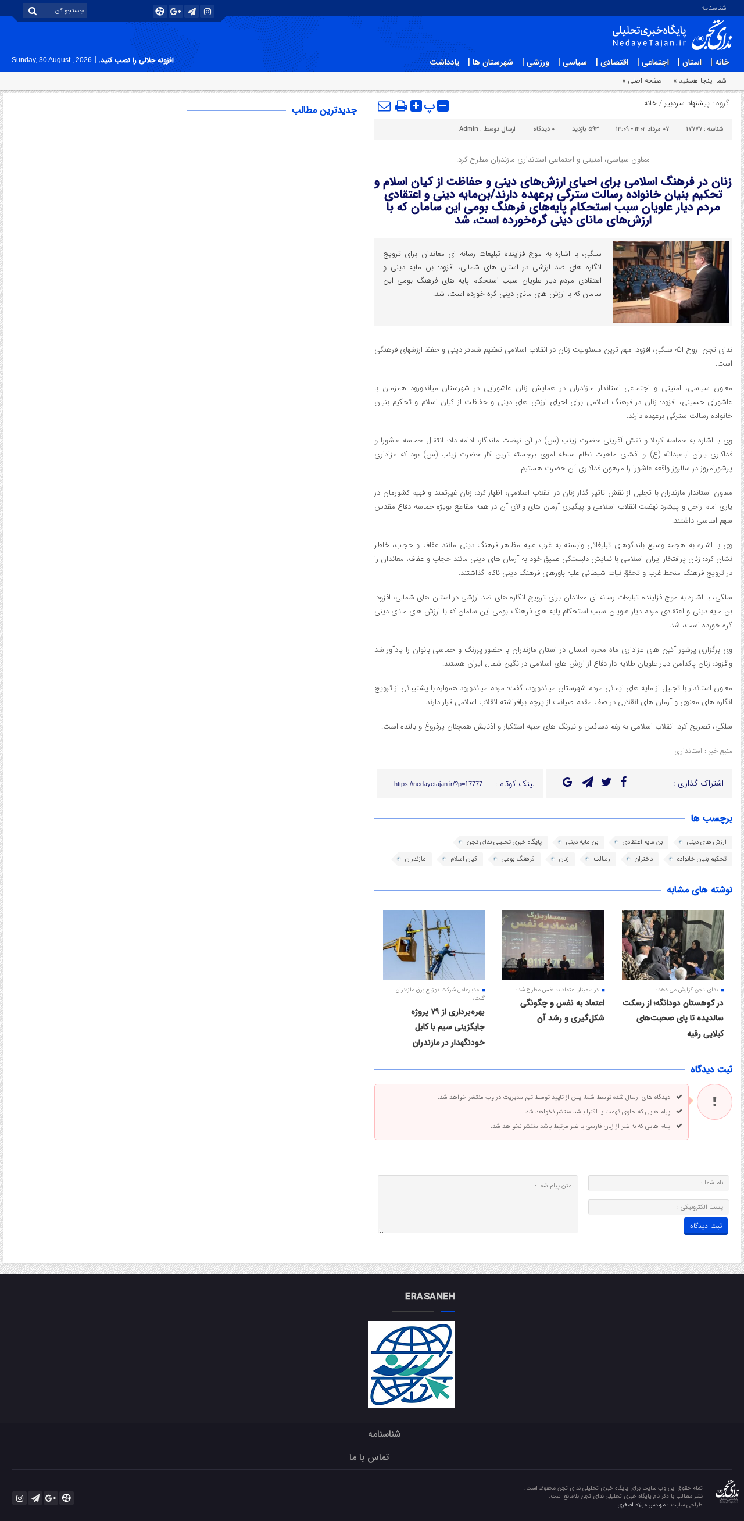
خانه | (719, 62)
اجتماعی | (653, 62)
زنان (564, 859)
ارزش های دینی (707, 842)
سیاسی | (572, 62)
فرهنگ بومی (518, 859)
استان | (690, 62)
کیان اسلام (463, 859)
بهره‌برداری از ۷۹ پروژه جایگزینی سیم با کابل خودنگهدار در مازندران (448, 1027)
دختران (644, 859)
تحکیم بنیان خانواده (702, 859)
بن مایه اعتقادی (643, 842)
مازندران (415, 859)
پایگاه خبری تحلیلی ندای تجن (504, 842)
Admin (468, 129)
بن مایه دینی (582, 842)
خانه (650, 103)
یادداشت (444, 62)
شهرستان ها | (490, 62)
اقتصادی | (612, 62)
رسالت (601, 859)
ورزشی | (535, 62)
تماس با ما (369, 1457)
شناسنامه (714, 7)
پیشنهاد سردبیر (687, 103)
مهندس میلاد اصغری (642, 1505)
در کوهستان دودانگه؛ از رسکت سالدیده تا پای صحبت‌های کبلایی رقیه (673, 1018)
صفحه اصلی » (642, 80)
